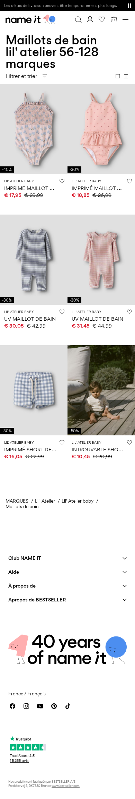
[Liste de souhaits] (102, 19)
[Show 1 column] (117, 76)
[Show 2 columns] (126, 76)
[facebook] (12, 706)
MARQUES (17, 501)
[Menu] (125, 19)
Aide (13, 572)
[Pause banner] (129, 5)
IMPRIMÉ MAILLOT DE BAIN (37, 188)
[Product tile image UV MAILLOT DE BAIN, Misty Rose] (101, 260)
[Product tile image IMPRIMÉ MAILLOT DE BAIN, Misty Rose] (101, 129)
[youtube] (40, 706)
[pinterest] (54, 706)
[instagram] (26, 706)
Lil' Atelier (45, 501)
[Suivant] (6, 135)
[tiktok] (68, 706)
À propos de (22, 586)
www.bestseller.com (66, 786)
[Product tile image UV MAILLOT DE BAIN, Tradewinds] (34, 260)
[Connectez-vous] (90, 19)
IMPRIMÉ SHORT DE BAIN (34, 449)
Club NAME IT (24, 558)
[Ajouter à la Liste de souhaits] (62, 181)
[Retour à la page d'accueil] (30, 19)
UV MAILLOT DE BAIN (30, 319)
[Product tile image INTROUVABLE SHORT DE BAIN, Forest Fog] (101, 390)
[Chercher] (78, 19)
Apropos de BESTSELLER (37, 599)
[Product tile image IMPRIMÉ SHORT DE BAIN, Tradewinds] (34, 390)
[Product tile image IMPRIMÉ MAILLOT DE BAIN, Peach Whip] (34, 129)
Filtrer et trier (21, 76)
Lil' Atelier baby (77, 501)
